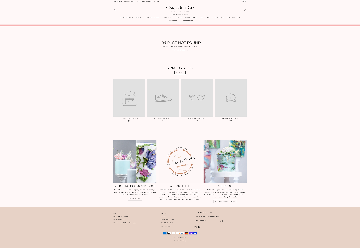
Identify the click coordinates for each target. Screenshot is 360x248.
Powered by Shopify (180, 240)
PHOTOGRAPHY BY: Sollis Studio (124, 223)
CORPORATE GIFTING (120, 216)
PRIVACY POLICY (167, 223)
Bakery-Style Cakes (194, 17)
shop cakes (134, 199)
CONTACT (164, 216)
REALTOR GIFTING (119, 220)
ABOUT (163, 213)
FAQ (114, 213)
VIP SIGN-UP (117, 1)
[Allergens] (225, 161)
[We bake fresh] (180, 161)
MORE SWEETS (171, 21)
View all (180, 72)
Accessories (188, 21)
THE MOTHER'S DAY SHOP (130, 17)
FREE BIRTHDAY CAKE (132, 1)
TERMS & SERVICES (167, 220)
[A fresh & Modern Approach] (134, 161)
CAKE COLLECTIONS (214, 17)
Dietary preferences (225, 201)
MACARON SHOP (233, 17)
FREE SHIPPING (146, 1)
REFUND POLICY (166, 226)
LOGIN (156, 1)
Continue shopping (180, 50)
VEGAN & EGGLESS (152, 17)
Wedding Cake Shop (173, 17)
